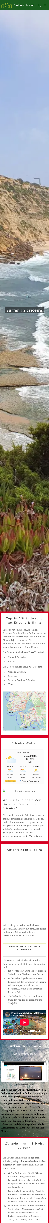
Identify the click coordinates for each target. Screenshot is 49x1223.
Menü (45, 5)
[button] (39, 5)
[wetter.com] (10, 782)
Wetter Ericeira (23, 752)
